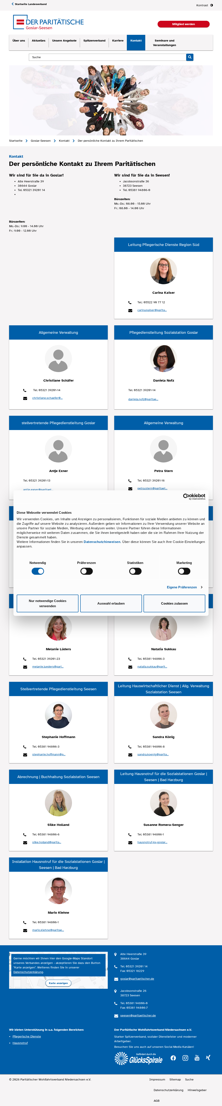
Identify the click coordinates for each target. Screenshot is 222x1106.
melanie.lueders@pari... (48, 666)
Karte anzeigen (58, 983)
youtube (197, 1058)
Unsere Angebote (64, 40)
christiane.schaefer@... (47, 398)
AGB (157, 1101)
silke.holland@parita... (46, 842)
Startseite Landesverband (31, 4)
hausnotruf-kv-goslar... (152, 842)
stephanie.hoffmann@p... (48, 754)
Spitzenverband (94, 40)
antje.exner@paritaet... (38, 489)
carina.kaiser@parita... (152, 310)
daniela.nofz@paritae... (143, 399)
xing (208, 1058)
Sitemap (175, 1079)
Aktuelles (38, 40)
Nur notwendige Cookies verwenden (47, 603)
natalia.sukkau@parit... (152, 666)
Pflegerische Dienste (27, 1036)
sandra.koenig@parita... (153, 754)
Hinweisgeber (197, 1090)
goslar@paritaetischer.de (137, 979)
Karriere (118, 40)
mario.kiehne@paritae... (48, 930)
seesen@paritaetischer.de (138, 1015)
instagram (185, 1057)
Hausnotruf (20, 1043)
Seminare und (164, 43)
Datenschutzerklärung (28, 972)
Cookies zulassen (174, 603)
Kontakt (136, 40)
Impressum (157, 1079)
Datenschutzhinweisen (102, 542)
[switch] (86, 571)
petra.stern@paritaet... (152, 488)
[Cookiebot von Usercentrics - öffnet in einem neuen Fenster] (186, 496)
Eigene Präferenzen (182, 587)
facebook (173, 1057)
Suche (189, 1079)
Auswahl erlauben (111, 603)
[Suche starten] (189, 57)
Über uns (19, 40)
